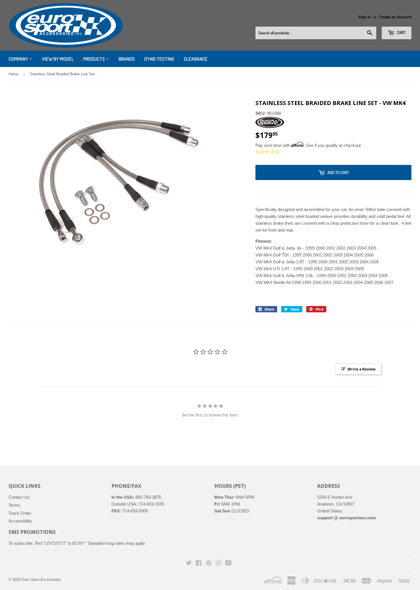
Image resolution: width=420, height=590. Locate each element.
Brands (127, 59)
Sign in (364, 17)
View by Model (58, 59)
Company (19, 59)
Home (13, 74)
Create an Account (395, 17)
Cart (401, 32)
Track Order (20, 513)
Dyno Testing (159, 59)
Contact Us (19, 497)
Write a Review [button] (361, 369)
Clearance (195, 59)
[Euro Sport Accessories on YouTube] (228, 563)
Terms (14, 505)
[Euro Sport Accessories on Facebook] (199, 563)
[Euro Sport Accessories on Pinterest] (209, 563)
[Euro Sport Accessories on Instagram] (218, 563)
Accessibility (20, 520)
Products (94, 59)
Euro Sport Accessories (41, 579)
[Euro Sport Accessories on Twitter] (189, 563)
